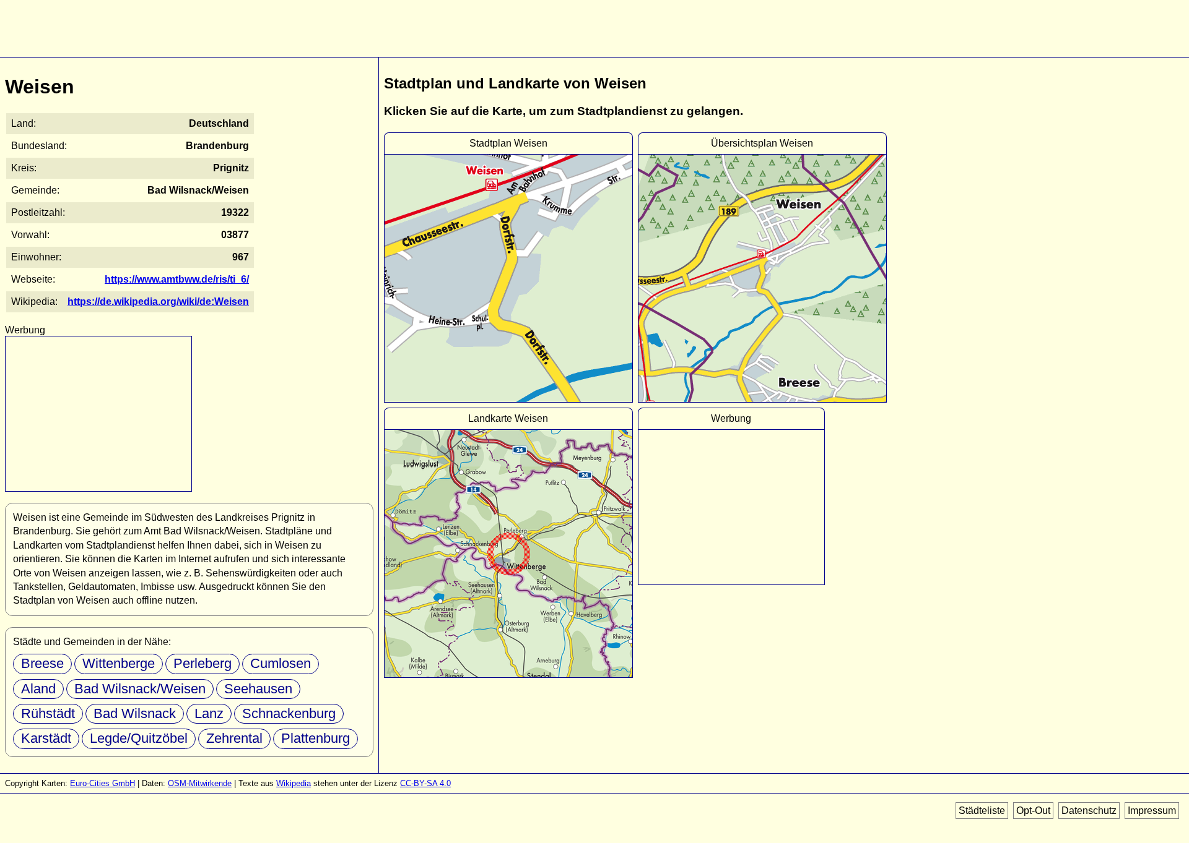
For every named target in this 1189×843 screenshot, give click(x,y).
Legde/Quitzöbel (139, 738)
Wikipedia (293, 783)
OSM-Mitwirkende (200, 783)
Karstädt (46, 738)
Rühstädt (48, 713)
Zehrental (234, 738)
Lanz (209, 713)
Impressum (1152, 810)
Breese (42, 663)
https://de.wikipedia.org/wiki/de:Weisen (158, 301)
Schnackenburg (289, 713)
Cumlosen (280, 663)
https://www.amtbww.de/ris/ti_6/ (177, 279)
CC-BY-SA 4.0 (425, 783)
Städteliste (982, 810)
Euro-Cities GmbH (102, 783)
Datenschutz (1089, 810)
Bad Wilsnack (135, 713)
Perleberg (202, 663)
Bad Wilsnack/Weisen (140, 688)
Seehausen (258, 688)
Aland (38, 688)
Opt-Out (1033, 810)
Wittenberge (118, 663)
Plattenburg (315, 738)
